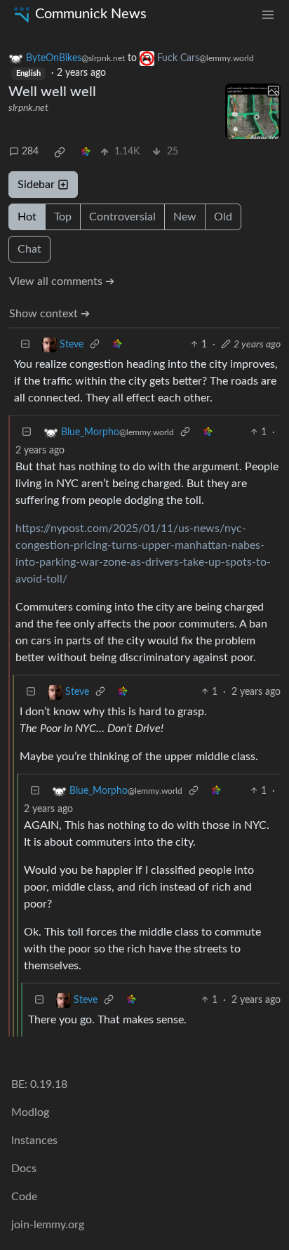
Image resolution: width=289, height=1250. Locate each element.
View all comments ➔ (61, 281)
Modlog (30, 1112)
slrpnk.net (28, 108)
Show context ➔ (49, 313)
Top (63, 216)
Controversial (122, 216)
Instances (34, 1140)
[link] (59, 152)
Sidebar (36, 184)
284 (30, 152)
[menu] (268, 14)
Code (24, 1196)
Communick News (91, 14)
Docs (23, 1168)
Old (223, 216)
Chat (29, 249)
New (184, 216)
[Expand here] (253, 111)
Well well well (52, 92)
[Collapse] (25, 345)
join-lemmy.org (47, 1224)
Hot (27, 216)
